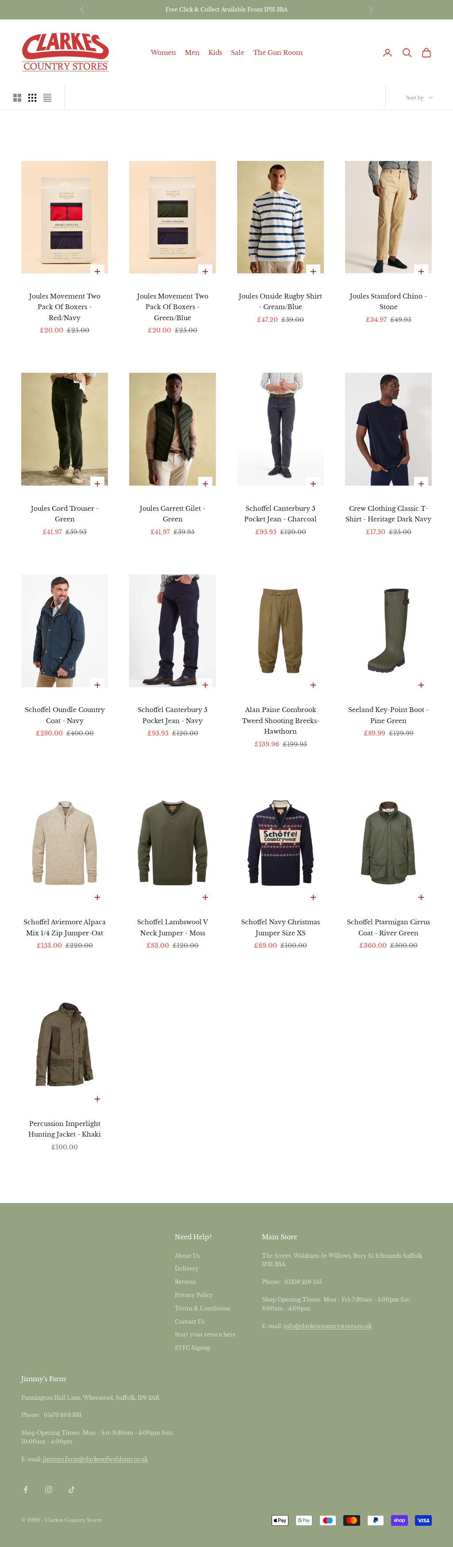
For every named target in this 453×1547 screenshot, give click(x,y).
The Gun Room (278, 53)
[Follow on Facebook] (25, 1489)
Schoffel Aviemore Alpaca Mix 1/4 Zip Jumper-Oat (64, 927)
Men (192, 53)
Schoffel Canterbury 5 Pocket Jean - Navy (172, 715)
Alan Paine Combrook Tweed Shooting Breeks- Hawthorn (280, 720)
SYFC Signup (193, 1347)
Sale (237, 53)
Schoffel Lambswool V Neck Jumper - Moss (172, 927)
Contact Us (189, 1321)
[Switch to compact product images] (47, 98)
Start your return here (205, 1334)
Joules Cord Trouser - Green (65, 514)
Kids (215, 53)
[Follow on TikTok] (71, 1489)
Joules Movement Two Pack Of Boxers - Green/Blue (172, 307)
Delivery (187, 1268)
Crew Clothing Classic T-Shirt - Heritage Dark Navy (388, 514)
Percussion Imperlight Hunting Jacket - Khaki (64, 1129)
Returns (185, 1282)
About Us (187, 1255)
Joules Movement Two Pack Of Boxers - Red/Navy (64, 307)
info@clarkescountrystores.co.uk (328, 1326)
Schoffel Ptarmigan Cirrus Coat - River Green (388, 927)
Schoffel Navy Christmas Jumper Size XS (280, 927)
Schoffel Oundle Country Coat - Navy (65, 715)
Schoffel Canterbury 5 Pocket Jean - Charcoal (280, 514)
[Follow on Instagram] (48, 1489)
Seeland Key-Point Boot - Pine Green (388, 715)
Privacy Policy (194, 1295)
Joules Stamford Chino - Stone (388, 301)
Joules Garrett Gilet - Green (172, 514)
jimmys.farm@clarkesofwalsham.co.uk (95, 1459)
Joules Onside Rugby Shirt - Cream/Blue (280, 301)
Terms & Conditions (202, 1308)
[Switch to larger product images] (17, 98)
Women (163, 53)
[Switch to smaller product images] (32, 98)
